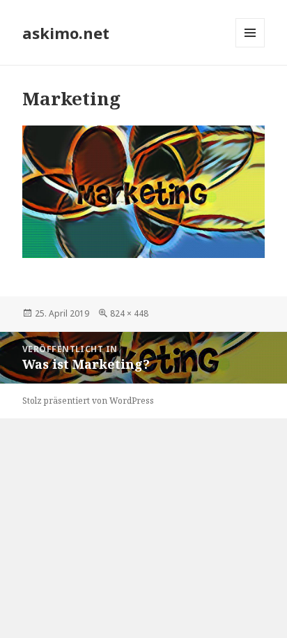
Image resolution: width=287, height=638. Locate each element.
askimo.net (65, 32)
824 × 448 (129, 313)
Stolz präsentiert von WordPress (88, 401)
